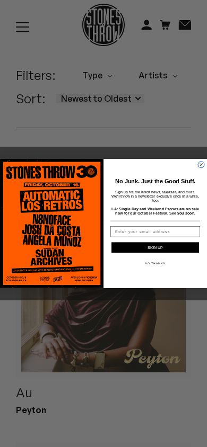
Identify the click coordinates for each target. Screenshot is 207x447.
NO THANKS (155, 263)
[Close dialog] (201, 165)
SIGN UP (155, 248)
